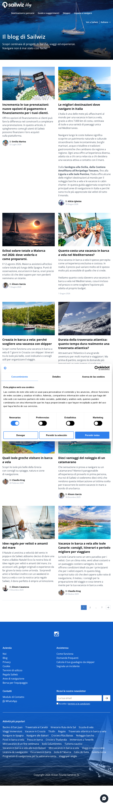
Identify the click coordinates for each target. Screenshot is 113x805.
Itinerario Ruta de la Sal (63, 727)
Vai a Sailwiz (92, 22)
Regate (62, 731)
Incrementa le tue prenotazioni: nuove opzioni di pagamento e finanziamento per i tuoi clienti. (25, 109)
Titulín (51, 731)
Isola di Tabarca (62, 752)
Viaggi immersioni (12, 731)
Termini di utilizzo (12, 670)
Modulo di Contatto (13, 697)
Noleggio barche (85, 735)
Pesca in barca (35, 739)
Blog (5, 658)
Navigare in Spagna (13, 735)
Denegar (20, 435)
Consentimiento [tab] (19, 376)
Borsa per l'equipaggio (15, 682)
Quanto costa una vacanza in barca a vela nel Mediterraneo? (83, 253)
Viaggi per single (68, 756)
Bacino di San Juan (13, 727)
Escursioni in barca (40, 752)
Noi (4, 653)
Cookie (6, 666)
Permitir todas (92, 435)
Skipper (66, 13)
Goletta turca (99, 752)
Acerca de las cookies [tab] (93, 376)
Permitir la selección (56, 435)
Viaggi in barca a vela (93, 748)
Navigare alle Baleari (37, 735)
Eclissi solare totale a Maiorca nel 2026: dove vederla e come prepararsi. (23, 255)
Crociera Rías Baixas (62, 735)
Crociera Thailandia (56, 739)
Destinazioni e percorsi (22, 13)
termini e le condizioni (79, 703)
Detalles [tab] (56, 376)
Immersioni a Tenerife (82, 739)
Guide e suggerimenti (48, 13)
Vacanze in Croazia (35, 731)
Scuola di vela (86, 727)
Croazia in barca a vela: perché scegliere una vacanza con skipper (27, 342)
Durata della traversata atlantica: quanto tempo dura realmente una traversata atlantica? (83, 344)
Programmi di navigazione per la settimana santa (29, 756)
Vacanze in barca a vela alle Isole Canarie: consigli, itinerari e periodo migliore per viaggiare (84, 547)
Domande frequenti (67, 658)
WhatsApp (11, 701)
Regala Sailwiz (10, 674)
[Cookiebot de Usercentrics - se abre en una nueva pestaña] (97, 368)
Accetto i (74, 703)
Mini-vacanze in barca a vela (64, 748)
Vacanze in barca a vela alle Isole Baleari (24, 748)
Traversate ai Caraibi (36, 727)
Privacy (7, 662)
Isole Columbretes (52, 743)
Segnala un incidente (68, 666)
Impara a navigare (83, 13)
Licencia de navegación (15, 752)
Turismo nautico (74, 743)
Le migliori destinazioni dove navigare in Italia (79, 107)
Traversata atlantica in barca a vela (87, 731)
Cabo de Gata (81, 752)
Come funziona (64, 653)
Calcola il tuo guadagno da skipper (75, 662)
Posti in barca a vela (13, 739)
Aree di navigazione (13, 678)
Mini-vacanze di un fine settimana (21, 743)
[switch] (42, 423)
